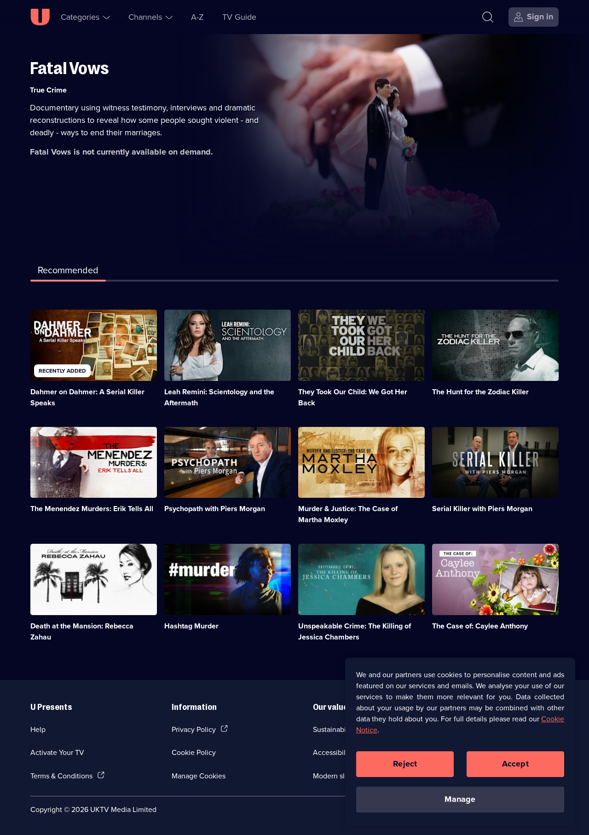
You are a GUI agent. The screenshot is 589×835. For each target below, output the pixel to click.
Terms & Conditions (61, 776)
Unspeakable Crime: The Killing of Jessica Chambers (354, 631)
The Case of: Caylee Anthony (480, 626)
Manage (460, 799)
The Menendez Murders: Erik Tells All (91, 508)
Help (38, 729)
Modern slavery (337, 776)
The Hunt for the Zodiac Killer (480, 391)
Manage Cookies (198, 776)
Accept (515, 764)
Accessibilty (332, 752)
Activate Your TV (57, 752)
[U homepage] (40, 17)
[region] (460, 741)
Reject (405, 764)
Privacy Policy (194, 729)
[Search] (487, 17)
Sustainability (334, 729)
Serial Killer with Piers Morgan (482, 508)
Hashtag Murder (191, 626)
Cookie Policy (194, 752)
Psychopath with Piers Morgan (214, 508)
